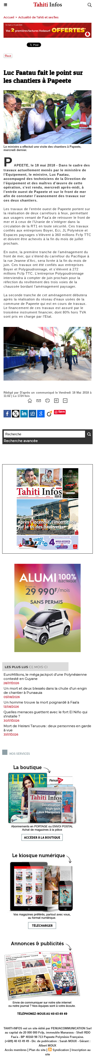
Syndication (61, 1050)
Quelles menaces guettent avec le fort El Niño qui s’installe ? (45, 714)
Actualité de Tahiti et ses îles (38, 17)
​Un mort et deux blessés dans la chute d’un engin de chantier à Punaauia (45, 690)
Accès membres (16, 1050)
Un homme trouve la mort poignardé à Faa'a (41, 702)
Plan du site (37, 1050)
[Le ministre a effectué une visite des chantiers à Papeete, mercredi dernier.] (47, 92)
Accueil (9, 17)
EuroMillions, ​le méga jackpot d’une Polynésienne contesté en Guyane (45, 676)
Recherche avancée (21, 441)
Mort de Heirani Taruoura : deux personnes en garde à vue (47, 728)
